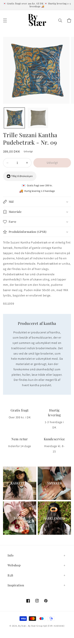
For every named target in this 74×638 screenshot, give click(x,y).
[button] (5, 20)
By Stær (22, 625)
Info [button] (10, 555)
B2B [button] (10, 575)
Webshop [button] (14, 565)
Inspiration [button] (16, 585)
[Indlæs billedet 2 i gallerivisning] (38, 118)
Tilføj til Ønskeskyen (22, 176)
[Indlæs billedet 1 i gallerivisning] (14, 118)
